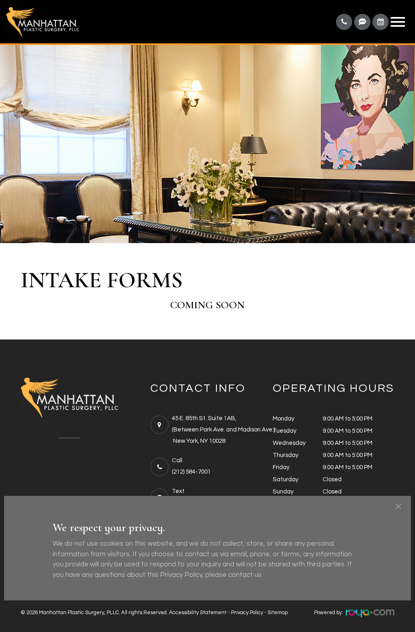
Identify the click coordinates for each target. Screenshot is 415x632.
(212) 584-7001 (191, 472)
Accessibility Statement (198, 612)
